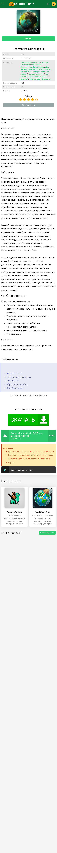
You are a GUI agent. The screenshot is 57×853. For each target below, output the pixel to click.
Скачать (28, 39)
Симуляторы (34, 79)
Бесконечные (26, 67)
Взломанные (38, 67)
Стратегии (46, 79)
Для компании (33, 69)
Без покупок (36, 64)
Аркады (36, 62)
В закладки (30, 105)
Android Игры (26, 62)
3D (42, 62)
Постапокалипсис (35, 74)
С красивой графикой (37, 76)
